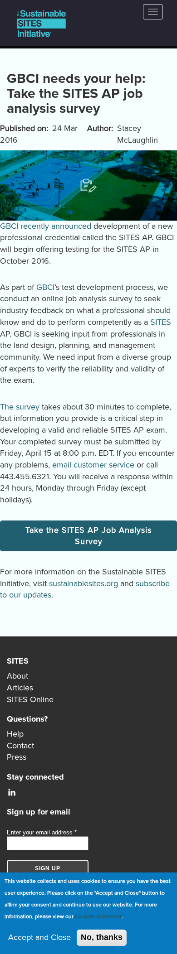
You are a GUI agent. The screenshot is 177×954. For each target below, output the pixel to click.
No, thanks (102, 937)
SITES (160, 322)
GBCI (45, 287)
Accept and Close (39, 937)
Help (15, 734)
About (17, 676)
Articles (20, 688)
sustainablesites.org (83, 583)
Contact (20, 746)
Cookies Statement (98, 916)
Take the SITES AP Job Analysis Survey (88, 536)
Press (16, 757)
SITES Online (30, 699)
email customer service (93, 465)
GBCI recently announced (45, 226)
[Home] (41, 23)
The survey (19, 407)
